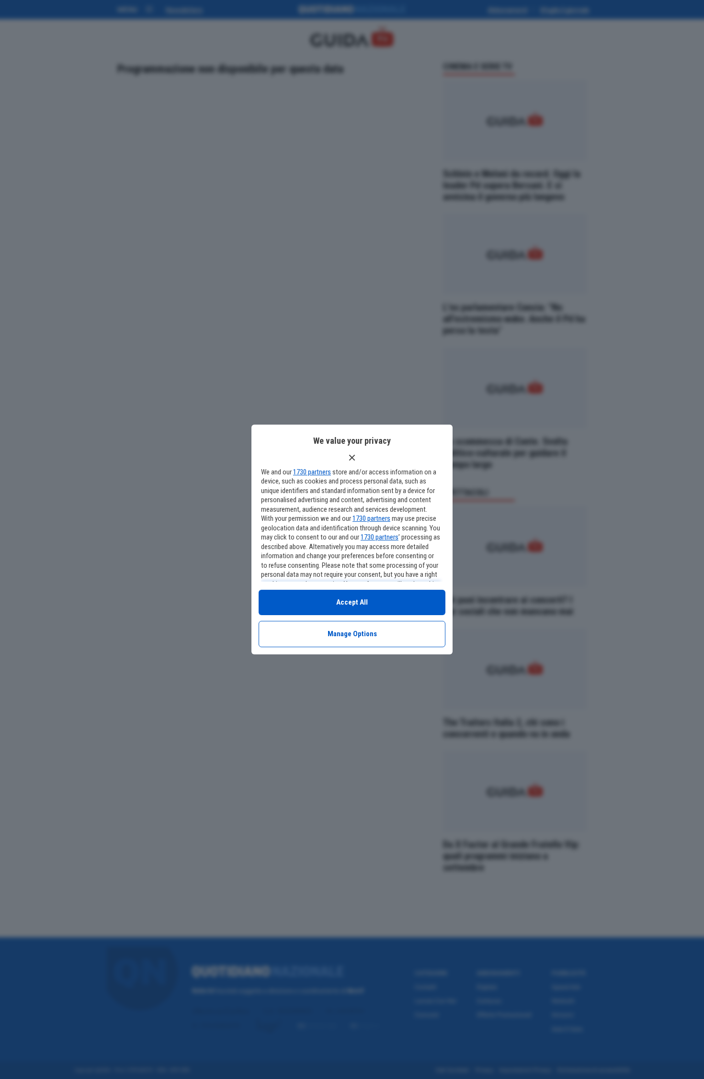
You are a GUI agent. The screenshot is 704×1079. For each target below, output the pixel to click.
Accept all (352, 602)
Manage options (352, 633)
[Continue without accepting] (352, 457)
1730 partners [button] (312, 472)
